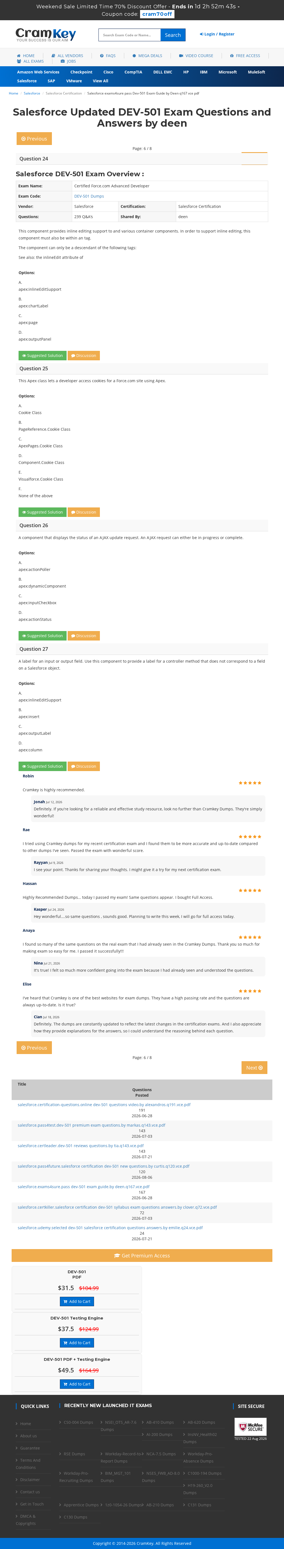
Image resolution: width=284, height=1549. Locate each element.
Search (173, 35)
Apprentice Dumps (81, 1504)
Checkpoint (81, 72)
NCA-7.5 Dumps (161, 1453)
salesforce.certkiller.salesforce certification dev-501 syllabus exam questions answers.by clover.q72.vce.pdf (117, 1207)
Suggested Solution (44, 355)
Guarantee (30, 1448)
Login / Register (218, 34)
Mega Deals (149, 55)
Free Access (247, 55)
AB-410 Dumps (160, 1422)
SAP (51, 80)
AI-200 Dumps (159, 1434)
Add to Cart (78, 1301)
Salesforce (27, 80)
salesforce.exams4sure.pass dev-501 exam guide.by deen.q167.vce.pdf (83, 1186)
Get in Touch (32, 1504)
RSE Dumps (74, 1453)
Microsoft (228, 72)
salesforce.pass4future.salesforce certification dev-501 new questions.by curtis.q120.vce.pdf (103, 1166)
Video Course (198, 55)
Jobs (71, 61)
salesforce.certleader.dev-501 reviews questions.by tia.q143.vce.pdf (81, 1145)
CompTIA (133, 72)
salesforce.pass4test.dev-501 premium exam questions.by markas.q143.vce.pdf (91, 1125)
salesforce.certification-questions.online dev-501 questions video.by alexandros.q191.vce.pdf (104, 1104)
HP (186, 72)
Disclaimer (30, 1479)
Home (28, 55)
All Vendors (70, 55)
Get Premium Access (145, 1255)
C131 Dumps (199, 1504)
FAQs (110, 55)
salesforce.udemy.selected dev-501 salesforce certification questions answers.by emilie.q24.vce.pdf (110, 1227)
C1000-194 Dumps (205, 1473)
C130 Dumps (75, 1517)
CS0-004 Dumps (78, 1422)
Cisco (108, 72)
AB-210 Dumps (160, 1504)
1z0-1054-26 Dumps (123, 1504)
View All (100, 80)
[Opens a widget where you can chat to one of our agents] (246, 1517)
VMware (74, 80)
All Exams (33, 61)
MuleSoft (256, 72)
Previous (36, 138)
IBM (203, 72)
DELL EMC (162, 72)
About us (28, 1435)
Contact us (30, 1491)
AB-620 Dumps (201, 1422)
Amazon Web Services (38, 72)
